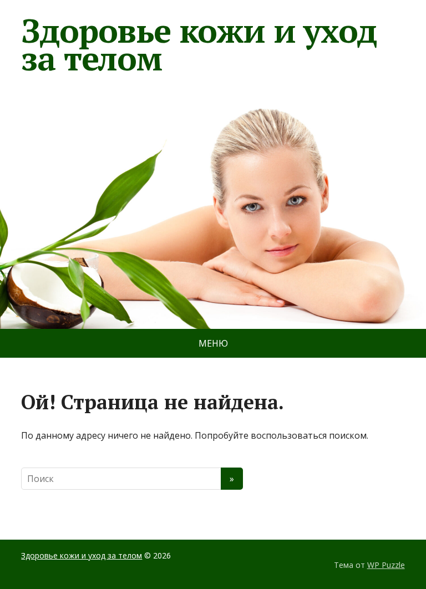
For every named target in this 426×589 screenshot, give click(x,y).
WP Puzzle (386, 565)
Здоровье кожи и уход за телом (198, 44)
